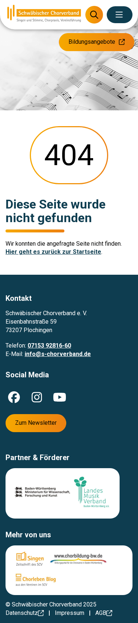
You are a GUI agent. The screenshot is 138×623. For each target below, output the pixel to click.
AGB (100, 612)
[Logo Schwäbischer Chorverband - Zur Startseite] (44, 14)
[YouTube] (59, 397)
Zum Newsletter (36, 422)
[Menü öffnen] (119, 14)
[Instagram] (36, 397)
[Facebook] (14, 397)
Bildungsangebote (91, 41)
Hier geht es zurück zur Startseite (53, 251)
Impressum (69, 612)
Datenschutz (22, 612)
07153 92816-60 (49, 345)
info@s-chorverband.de (58, 353)
